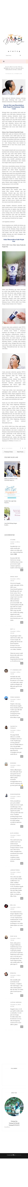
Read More (7, 1127)
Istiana (12, 539)
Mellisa (13, 905)
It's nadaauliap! (16, 670)
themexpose (18, 1155)
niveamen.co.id (17, 440)
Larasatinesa (15, 870)
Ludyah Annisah (16, 1002)
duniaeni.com (10, 73)
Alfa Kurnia (14, 833)
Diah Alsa (13, 936)
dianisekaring (15, 794)
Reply (22, 569)
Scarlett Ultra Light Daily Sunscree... (10, 501)
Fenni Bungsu (15, 697)
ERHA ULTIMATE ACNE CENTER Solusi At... (10, 479)
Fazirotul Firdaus (13, 727)
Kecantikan (9, 448)
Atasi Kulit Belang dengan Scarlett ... (10, 524)
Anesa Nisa (14, 576)
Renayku (13, 973)
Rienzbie (13, 763)
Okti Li (12, 629)
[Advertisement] (14, 19)
